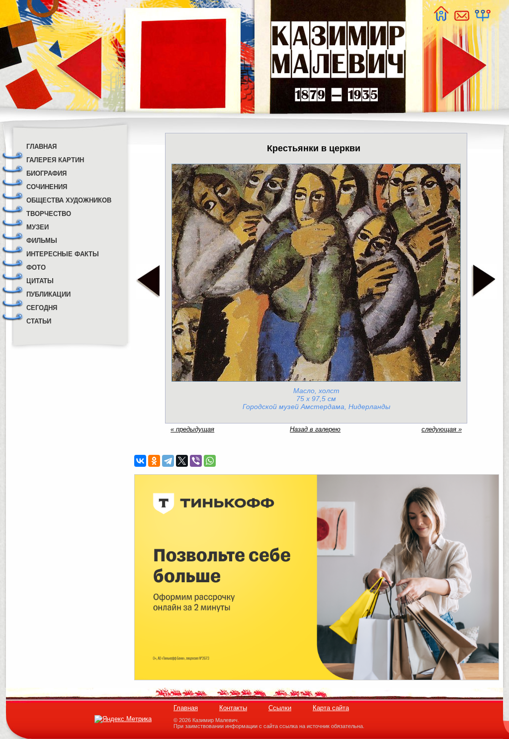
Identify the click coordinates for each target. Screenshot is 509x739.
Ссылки (279, 708)
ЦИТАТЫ (40, 281)
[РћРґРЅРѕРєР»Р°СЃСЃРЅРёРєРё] (154, 461)
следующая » (442, 429)
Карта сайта (331, 708)
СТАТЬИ (38, 321)
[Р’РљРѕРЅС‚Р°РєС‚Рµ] (140, 461)
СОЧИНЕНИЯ (46, 187)
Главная (185, 708)
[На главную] (441, 18)
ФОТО (36, 267)
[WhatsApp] (210, 461)
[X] (182, 461)
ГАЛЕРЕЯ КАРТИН (55, 160)
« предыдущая (192, 429)
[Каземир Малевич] (337, 119)
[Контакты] (461, 18)
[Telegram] (168, 461)
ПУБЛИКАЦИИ (48, 294)
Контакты (233, 708)
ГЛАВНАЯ (41, 146)
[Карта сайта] (482, 18)
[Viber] (196, 461)
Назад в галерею (315, 429)
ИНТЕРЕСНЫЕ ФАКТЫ (62, 254)
